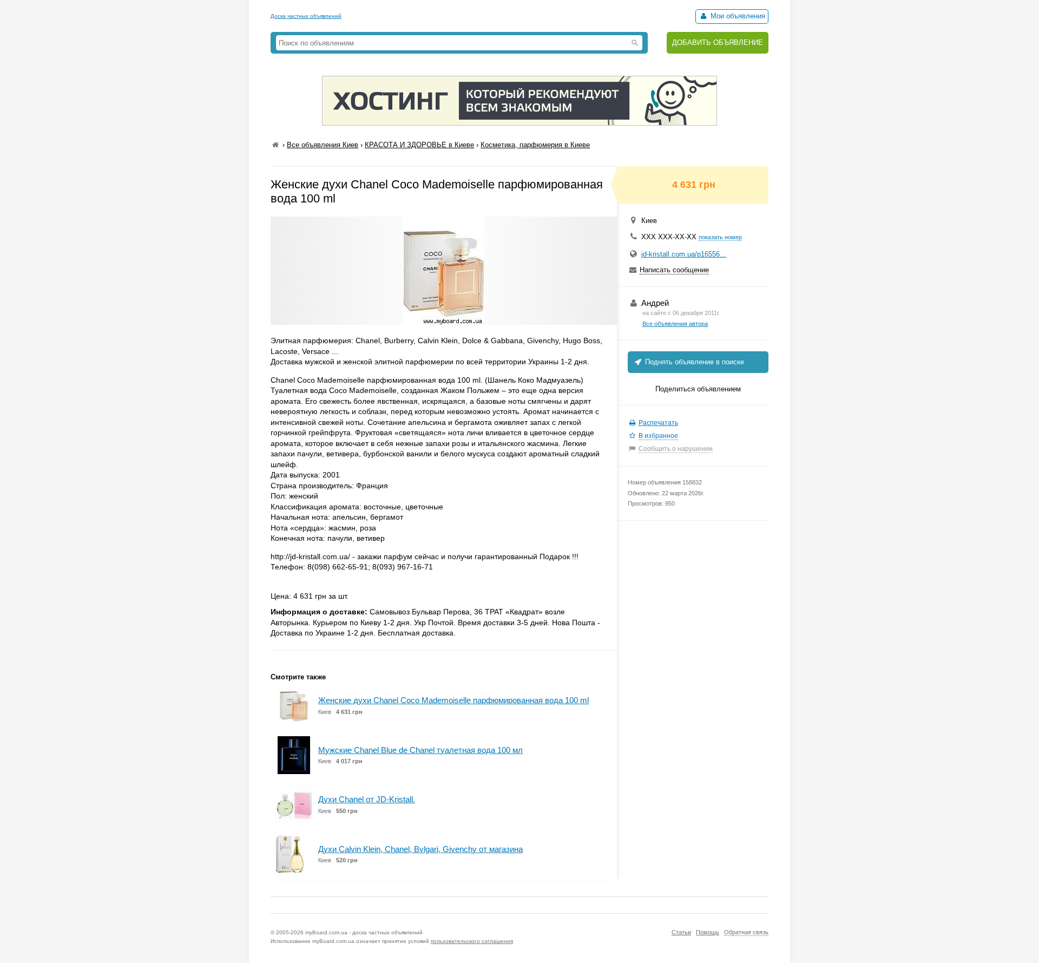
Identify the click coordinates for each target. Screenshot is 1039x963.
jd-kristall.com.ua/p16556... (683, 254)
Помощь (707, 932)
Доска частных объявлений (306, 16)
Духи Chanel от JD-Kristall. (366, 799)
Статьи (681, 932)
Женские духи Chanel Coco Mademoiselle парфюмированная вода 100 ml (453, 700)
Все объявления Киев (322, 145)
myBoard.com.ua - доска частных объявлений (364, 932)
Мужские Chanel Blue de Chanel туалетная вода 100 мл (420, 750)
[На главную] (275, 145)
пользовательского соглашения (472, 941)
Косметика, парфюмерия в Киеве (535, 145)
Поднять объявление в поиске (693, 362)
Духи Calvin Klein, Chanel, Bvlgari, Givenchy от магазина (420, 849)
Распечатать (658, 423)
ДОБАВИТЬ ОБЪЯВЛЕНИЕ (717, 42)
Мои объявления (736, 16)
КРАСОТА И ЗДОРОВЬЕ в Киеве (419, 145)
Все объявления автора (675, 323)
